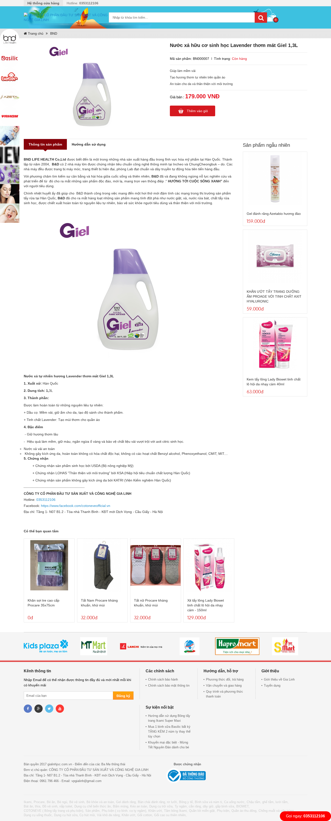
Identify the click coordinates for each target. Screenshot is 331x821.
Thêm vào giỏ (197, 111)
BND (53, 33)
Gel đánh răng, (126, 802)
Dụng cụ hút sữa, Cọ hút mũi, (75, 815)
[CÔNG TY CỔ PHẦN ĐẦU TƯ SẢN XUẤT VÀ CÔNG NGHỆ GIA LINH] (66, 17)
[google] (38, 709)
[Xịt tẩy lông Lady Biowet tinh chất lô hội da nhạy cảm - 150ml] (209, 565)
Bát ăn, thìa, (32, 806)
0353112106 (45, 500)
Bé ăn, (51, 802)
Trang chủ (35, 33)
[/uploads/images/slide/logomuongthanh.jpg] (93, 646)
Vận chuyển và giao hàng (224, 685)
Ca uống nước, (234, 802)
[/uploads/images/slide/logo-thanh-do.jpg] (189, 646)
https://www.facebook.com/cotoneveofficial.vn (75, 506)
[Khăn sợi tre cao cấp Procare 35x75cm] (49, 565)
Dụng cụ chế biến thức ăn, (93, 806)
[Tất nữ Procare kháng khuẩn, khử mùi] (155, 565)
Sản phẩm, (93, 811)
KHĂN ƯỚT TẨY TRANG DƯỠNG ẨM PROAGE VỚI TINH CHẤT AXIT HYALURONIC (274, 296)
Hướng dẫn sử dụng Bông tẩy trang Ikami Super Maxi (169, 718)
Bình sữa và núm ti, (209, 802)
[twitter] (49, 709)
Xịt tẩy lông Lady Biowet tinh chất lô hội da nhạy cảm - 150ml (205, 605)
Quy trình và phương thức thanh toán (224, 694)
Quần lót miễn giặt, (202, 811)
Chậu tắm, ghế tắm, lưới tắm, (268, 802)
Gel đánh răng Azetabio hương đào (274, 214)
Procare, (40, 802)
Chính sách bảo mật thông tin (168, 685)
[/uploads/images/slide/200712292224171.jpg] (237, 646)
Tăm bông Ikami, (176, 811)
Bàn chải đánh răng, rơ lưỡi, (158, 802)
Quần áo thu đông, (244, 811)
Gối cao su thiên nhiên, (170, 815)
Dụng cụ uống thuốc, (38, 815)
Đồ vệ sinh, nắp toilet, (57, 806)
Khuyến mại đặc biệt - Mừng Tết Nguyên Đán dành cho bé (168, 745)
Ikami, (28, 802)
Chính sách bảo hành (163, 679)
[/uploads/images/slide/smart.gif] (285, 646)
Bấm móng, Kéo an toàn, (130, 806)
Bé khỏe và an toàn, (101, 802)
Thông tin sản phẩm (45, 144)
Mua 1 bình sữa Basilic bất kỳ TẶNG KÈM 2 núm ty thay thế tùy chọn (169, 731)
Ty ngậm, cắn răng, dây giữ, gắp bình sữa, (205, 806)
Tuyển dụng (272, 685)
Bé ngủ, (62, 802)
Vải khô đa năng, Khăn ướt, (116, 815)
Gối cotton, (145, 815)
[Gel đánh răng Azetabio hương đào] (275, 178)
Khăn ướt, (155, 811)
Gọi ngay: (305, 816)
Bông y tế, (186, 802)
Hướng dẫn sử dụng (89, 144)
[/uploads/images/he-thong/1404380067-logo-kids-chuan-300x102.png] (46, 646)
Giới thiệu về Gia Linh (279, 679)
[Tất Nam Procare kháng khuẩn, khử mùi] (102, 565)
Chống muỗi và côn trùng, (277, 811)
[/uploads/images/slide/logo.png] (141, 646)
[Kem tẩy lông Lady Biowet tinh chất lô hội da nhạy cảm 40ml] (275, 344)
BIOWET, (243, 806)
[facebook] (28, 709)
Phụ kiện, (223, 811)
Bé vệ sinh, (77, 802)
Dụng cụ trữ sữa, (161, 806)
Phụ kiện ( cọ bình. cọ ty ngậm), (124, 811)
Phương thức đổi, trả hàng (225, 679)
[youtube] (60, 709)
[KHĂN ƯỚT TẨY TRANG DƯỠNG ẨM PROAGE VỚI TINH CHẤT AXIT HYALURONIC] (275, 256)
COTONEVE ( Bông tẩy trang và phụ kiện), (54, 811)
